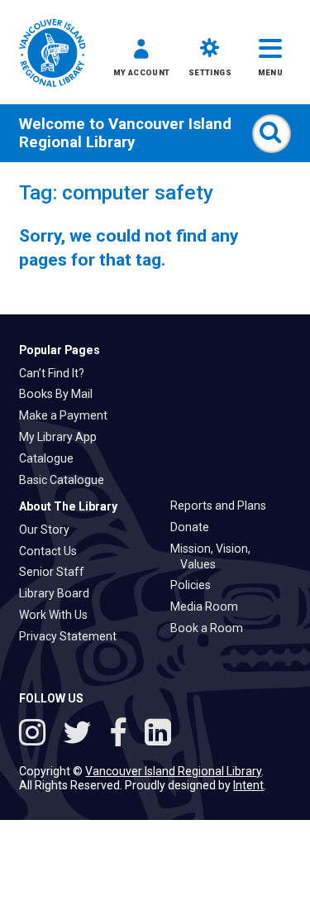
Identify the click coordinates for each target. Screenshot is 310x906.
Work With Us (58, 614)
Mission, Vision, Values (215, 556)
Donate (194, 527)
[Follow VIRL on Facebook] (122, 735)
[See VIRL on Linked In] (158, 735)
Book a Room (211, 628)
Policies (195, 585)
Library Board (59, 593)
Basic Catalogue (66, 480)
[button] (141, 61)
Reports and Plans (223, 505)
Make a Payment (68, 415)
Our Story (49, 529)
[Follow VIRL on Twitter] (81, 735)
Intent (248, 785)
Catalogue (51, 458)
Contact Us (53, 551)
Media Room (209, 606)
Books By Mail (61, 393)
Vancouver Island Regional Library (125, 133)
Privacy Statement (73, 636)
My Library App (63, 436)
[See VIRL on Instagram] (36, 735)
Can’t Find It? (56, 373)
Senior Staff (56, 571)
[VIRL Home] (52, 54)
